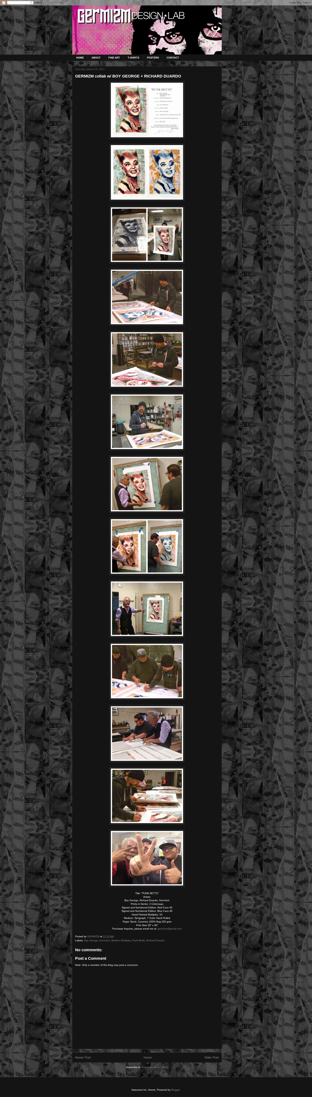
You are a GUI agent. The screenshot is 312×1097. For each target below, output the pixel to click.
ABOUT (96, 57)
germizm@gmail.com (170, 928)
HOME (80, 57)
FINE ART (114, 57)
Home (148, 1057)
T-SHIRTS (133, 57)
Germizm (104, 940)
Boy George (91, 940)
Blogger (175, 1089)
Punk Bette (138, 940)
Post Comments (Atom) (155, 1067)
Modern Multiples (121, 940)
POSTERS (153, 57)
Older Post (211, 1057)
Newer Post (83, 1057)
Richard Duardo (155, 940)
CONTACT (173, 57)
